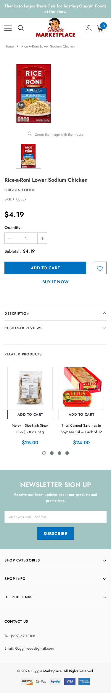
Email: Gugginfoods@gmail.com (29, 648)
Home (9, 46)
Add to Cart (30, 414)
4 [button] (67, 453)
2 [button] (52, 453)
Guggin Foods (19, 190)
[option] (55, 93)
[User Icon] (89, 28)
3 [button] (59, 453)
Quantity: (13, 227)
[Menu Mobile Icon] (8, 28)
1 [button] (44, 453)
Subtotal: (12, 251)
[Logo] (55, 27)
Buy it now (55, 282)
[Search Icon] (21, 28)
